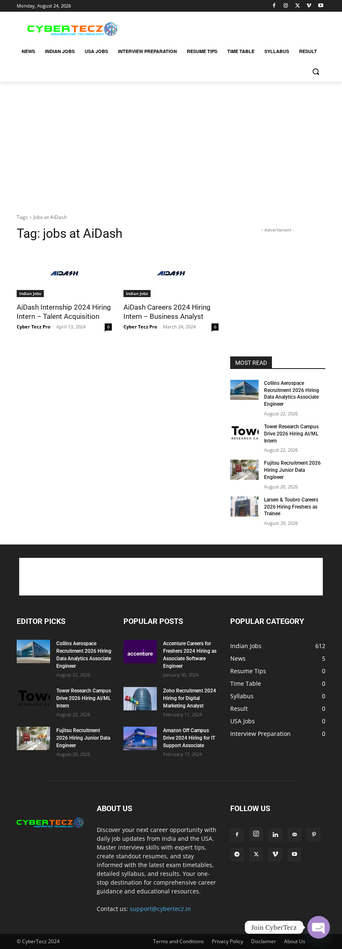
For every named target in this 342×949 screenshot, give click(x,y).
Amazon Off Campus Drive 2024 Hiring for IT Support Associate (189, 738)
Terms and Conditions (178, 941)
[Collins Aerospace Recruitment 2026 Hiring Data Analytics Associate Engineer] (244, 390)
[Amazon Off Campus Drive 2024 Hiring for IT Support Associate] (140, 738)
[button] (315, 71)
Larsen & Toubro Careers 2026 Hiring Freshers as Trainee (291, 507)
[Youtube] (320, 6)
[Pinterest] (313, 835)
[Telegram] (237, 854)
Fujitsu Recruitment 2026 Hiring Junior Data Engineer (292, 470)
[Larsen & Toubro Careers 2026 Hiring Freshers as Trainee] (244, 506)
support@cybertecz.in (160, 909)
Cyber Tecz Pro (33, 326)
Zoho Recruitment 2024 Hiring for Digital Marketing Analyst (189, 698)
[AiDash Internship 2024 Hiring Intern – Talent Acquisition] (64, 273)
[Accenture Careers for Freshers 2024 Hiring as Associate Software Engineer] (140, 651)
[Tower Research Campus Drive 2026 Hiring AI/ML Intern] (244, 433)
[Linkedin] (275, 835)
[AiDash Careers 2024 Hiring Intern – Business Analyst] (171, 273)
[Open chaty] (318, 927)
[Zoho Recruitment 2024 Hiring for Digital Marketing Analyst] (140, 698)
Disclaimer (263, 941)
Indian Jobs (30, 293)
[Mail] (294, 835)
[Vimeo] (309, 6)
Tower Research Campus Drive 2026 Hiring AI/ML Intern (291, 434)
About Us (294, 941)
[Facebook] (274, 6)
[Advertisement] (227, 28)
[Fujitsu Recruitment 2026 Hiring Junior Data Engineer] (244, 470)
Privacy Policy (227, 941)
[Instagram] (286, 6)
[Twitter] (297, 6)
